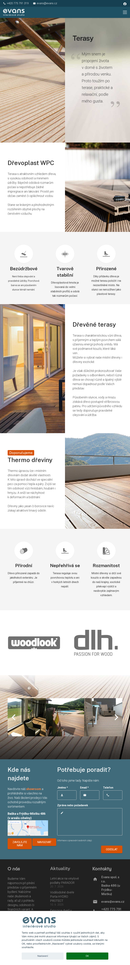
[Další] (116, 717)
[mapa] (28, 828)
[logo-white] (14, 12)
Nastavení (42, 956)
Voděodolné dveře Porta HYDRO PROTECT (62, 897)
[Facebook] (125, 4)
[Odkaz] (65, 642)
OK (87, 956)
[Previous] (14, 717)
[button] (125, 12)
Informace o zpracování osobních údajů (74, 840)
